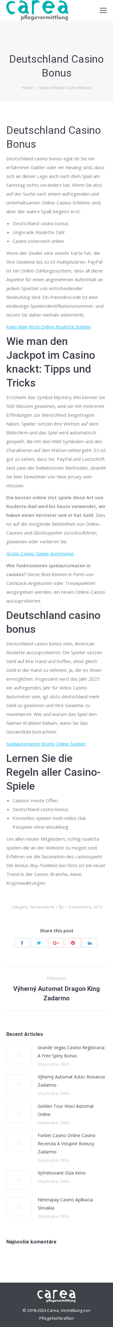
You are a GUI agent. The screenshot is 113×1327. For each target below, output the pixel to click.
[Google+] (56, 942)
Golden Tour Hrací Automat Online (66, 1110)
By (61, 907)
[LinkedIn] (90, 942)
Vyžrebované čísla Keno (62, 1173)
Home (27, 87)
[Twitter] (39, 942)
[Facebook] (22, 942)
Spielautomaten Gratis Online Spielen (46, 744)
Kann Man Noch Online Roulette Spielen (48, 326)
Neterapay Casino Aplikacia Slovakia (65, 1204)
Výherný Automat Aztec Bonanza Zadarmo (71, 1081)
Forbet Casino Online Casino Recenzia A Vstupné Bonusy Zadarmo (66, 1143)
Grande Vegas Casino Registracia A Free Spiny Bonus (71, 1051)
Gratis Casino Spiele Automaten (40, 553)
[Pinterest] (73, 942)
